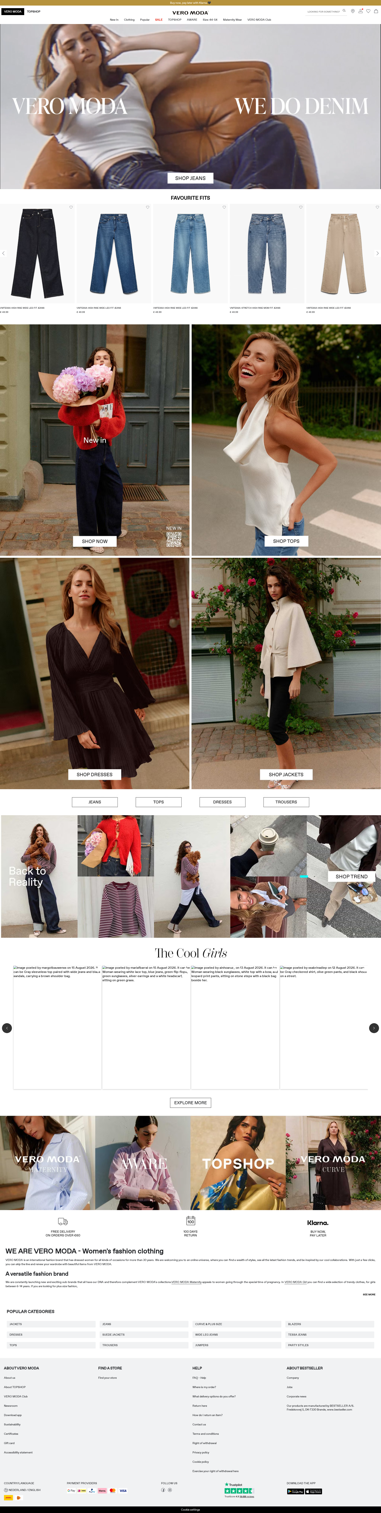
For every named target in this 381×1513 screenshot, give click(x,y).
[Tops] (286, 498)
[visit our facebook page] (163, 1491)
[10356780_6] (286, 382)
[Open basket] (376, 11)
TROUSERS (110, 1345)
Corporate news (296, 1396)
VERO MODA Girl (296, 1282)
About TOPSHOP (15, 1387)
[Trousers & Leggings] (286, 802)
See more (369, 1294)
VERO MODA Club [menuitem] (259, 19)
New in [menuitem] (114, 19)
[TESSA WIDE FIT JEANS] (190, 876)
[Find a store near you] (353, 12)
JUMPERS (201, 1345)
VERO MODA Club (16, 1396)
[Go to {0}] (190, 106)
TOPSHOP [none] (33, 11)
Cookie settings (190, 1509)
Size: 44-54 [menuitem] (210, 19)
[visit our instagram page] (170, 1491)
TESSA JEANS (297, 1334)
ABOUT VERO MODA (21, 1368)
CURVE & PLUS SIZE (208, 1324)
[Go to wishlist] (368, 12)
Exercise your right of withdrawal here (215, 1471)
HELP (197, 1368)
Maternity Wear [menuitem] (232, 19)
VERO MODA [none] (12, 11)
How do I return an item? (207, 1415)
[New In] (95, 440)
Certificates (11, 1433)
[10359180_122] (286, 615)
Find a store (110, 1368)
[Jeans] (95, 802)
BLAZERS (294, 1324)
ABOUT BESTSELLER (305, 1368)
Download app (13, 1415)
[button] (37, 253)
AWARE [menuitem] (192, 19)
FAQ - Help (199, 1377)
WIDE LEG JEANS (206, 1334)
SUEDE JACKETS (113, 1334)
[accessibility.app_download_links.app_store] (313, 1494)
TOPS (13, 1345)
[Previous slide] (3, 253)
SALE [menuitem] (159, 19)
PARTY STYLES (298, 1345)
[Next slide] (377, 253)
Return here (199, 1405)
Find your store (107, 1377)
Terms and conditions (205, 1433)
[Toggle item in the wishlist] (71, 207)
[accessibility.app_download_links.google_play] (296, 1494)
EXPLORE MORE (190, 1102)
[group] (37, 261)
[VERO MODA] (190, 13)
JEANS (106, 1324)
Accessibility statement (18, 1452)
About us (9, 1377)
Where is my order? (204, 1387)
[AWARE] (142, 1162)
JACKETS (16, 1324)
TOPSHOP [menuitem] (174, 19)
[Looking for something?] (344, 10)
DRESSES (16, 1334)
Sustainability (12, 1424)
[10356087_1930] (95, 615)
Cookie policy (200, 1461)
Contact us (199, 1424)
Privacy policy (200, 1452)
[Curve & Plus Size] (333, 1162)
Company (293, 1377)
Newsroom (11, 1405)
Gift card (9, 1443)
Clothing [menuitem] (129, 19)
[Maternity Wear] (47, 1162)
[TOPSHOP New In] (238, 1162)
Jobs (289, 1387)
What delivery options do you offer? (214, 1396)
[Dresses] (95, 731)
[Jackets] (286, 731)
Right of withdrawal (204, 1443)
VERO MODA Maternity (186, 1282)
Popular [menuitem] (145, 19)
